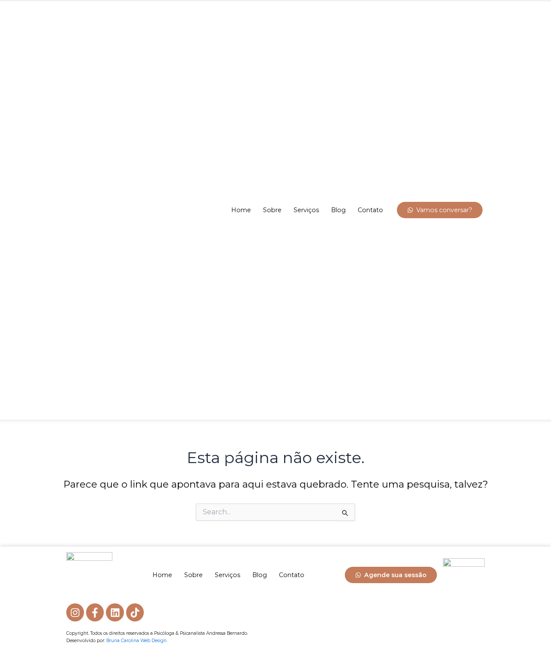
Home (241, 210)
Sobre (272, 210)
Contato (370, 210)
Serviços (306, 210)
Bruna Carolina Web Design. (136, 640)
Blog (338, 210)
